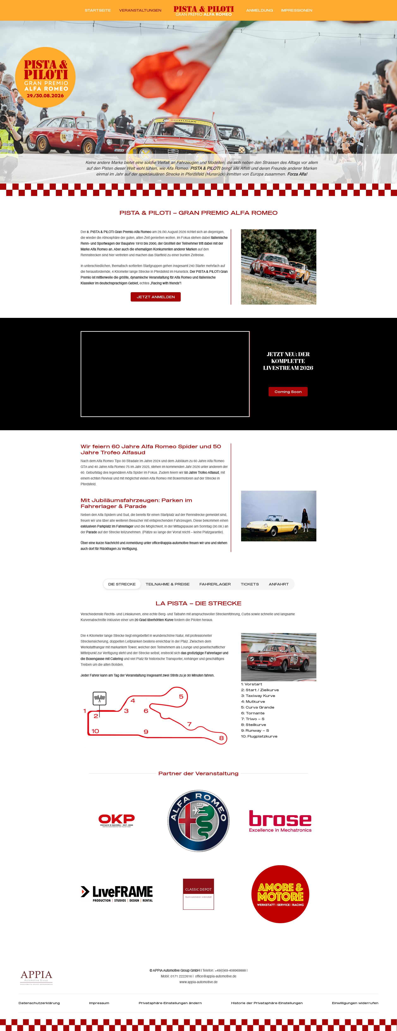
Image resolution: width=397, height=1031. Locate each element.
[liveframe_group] (117, 894)
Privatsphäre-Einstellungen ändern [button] (170, 1003)
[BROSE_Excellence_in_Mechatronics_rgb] (280, 821)
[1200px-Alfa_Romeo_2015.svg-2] (198, 821)
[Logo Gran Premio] (204, 10)
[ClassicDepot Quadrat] (198, 894)
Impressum (99, 1003)
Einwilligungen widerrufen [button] (355, 1003)
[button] (164, 10)
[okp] (117, 820)
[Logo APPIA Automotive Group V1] (36, 976)
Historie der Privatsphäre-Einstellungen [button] (267, 1003)
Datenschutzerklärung (39, 1003)
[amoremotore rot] (280, 894)
